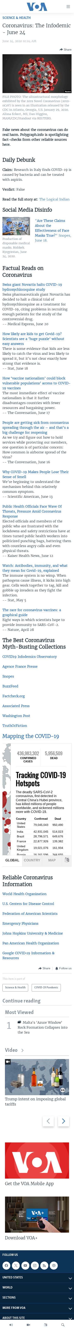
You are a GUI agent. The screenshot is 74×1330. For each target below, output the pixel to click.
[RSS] (44, 1266)
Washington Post (16, 716)
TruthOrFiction (14, 726)
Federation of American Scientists (30, 914)
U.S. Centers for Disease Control (28, 904)
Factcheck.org (13, 696)
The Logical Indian (54, 199)
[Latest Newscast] (11, 1325)
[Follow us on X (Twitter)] (16, 1266)
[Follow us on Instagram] (35, 1266)
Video (11, 1050)
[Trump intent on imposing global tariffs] (37, 1077)
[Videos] (28, 1325)
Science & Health (16, 18)
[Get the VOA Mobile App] (37, 1160)
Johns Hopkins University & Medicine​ (32, 933)
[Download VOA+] (37, 1214)
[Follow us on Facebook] (6, 1266)
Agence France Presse (20, 666)
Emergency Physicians (20, 923)
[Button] (66, 49)
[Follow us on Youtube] (25, 1266)
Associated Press (16, 706)
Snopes (8, 676)
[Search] (63, 1325)
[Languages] (45, 1325)
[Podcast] (54, 1266)
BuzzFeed (10, 686)
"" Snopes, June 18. (53, 230)
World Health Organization (24, 894)
